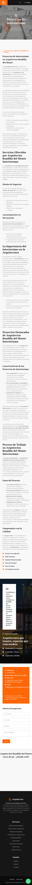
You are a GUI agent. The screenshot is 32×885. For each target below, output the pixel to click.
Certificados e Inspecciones (16, 835)
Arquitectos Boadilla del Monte (17, 51)
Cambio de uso (16, 850)
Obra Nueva (16, 841)
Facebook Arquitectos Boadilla (17, 675)
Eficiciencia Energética (16, 825)
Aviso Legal (19, 879)
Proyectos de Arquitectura (16, 828)
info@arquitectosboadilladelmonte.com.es (18, 687)
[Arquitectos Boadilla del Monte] (3, 2)
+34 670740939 (10, 673)
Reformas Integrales (16, 832)
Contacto (16, 867)
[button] (20, 2)
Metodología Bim (16, 838)
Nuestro (16, 861)
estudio (16, 864)
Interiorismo (16, 847)
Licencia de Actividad (16, 844)
